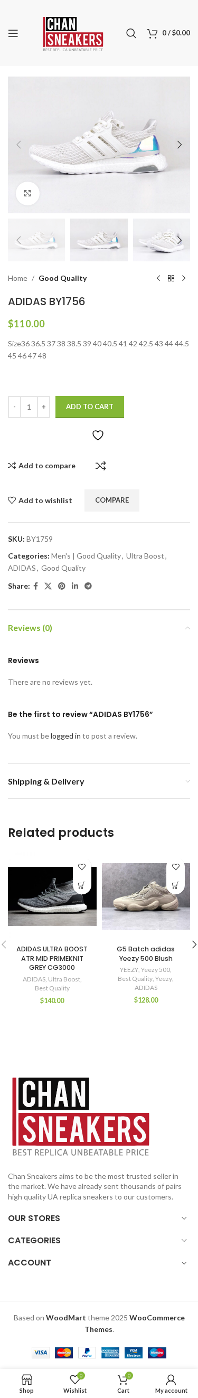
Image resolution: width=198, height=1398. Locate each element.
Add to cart (90, 406)
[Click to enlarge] (28, 193)
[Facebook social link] (35, 586)
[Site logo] (73, 31)
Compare (101, 465)
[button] (18, 144)
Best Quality (52, 988)
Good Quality (63, 277)
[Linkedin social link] (75, 586)
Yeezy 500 (155, 970)
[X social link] (48, 586)
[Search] (131, 33)
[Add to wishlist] (82, 866)
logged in (66, 735)
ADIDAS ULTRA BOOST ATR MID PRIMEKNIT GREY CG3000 (52, 958)
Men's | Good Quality (86, 555)
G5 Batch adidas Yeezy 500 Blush (146, 953)
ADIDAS (22, 567)
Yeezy (163, 979)
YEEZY (129, 970)
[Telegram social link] (88, 586)
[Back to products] (171, 278)
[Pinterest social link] (62, 586)
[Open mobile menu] (13, 33)
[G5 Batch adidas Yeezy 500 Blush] (146, 896)
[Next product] (183, 278)
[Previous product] (158, 278)
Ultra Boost (145, 555)
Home (17, 277)
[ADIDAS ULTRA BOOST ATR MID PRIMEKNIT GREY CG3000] (52, 896)
